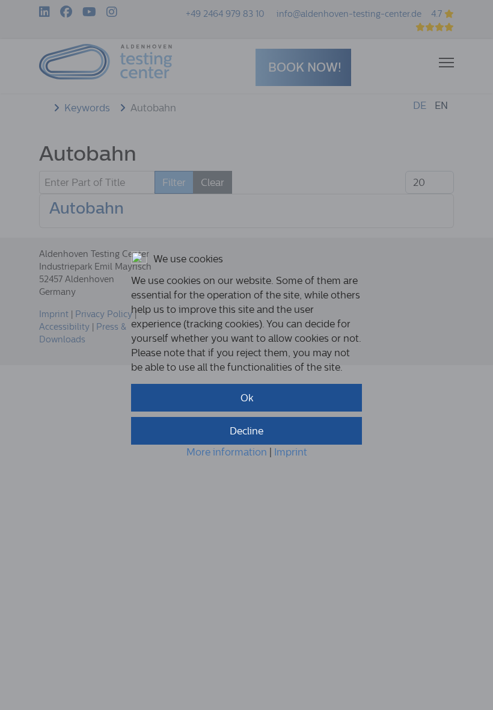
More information (226, 451)
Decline (246, 430)
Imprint (290, 451)
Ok (246, 397)
